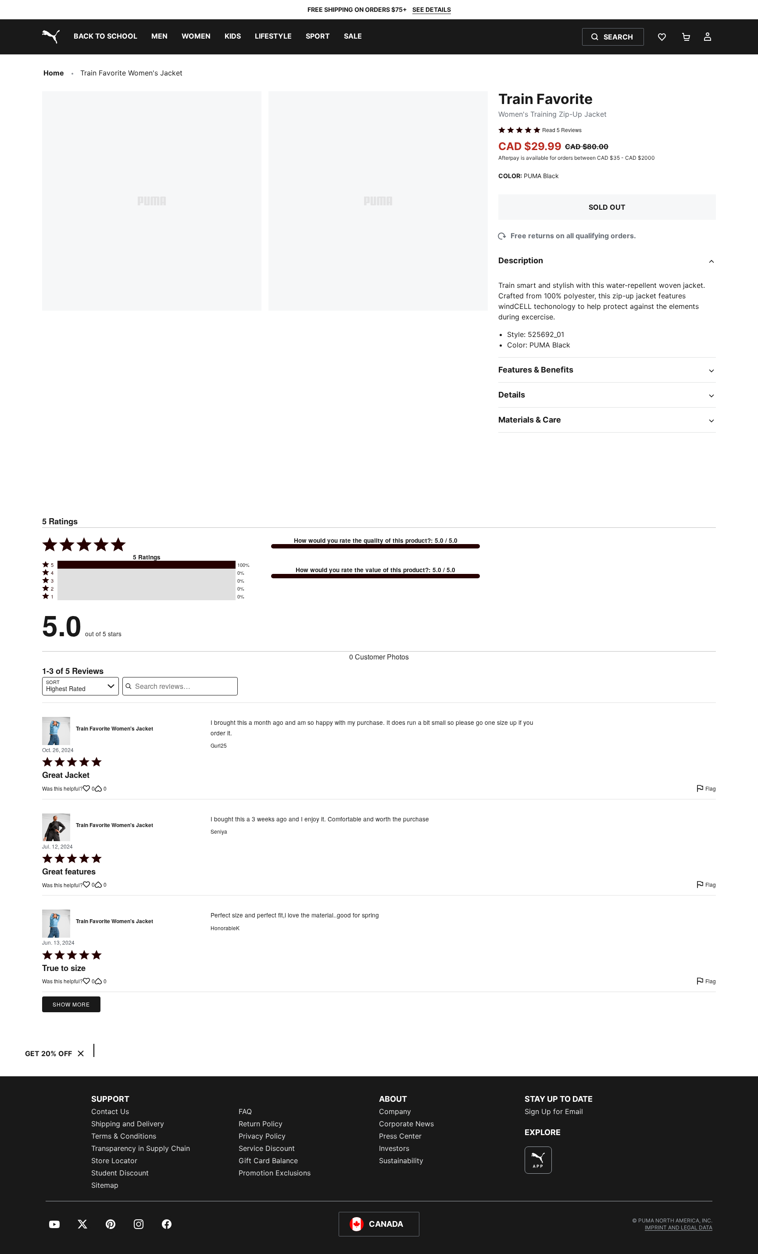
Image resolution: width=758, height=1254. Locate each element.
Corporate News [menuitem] (406, 1123)
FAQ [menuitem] (245, 1111)
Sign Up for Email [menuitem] (554, 1111)
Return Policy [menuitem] (260, 1123)
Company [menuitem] (395, 1111)
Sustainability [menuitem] (401, 1160)
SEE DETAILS (431, 9)
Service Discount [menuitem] (267, 1148)
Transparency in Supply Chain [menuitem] (140, 1148)
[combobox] (80, 686)
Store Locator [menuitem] (114, 1160)
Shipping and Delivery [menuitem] (127, 1123)
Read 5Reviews (562, 129)
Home (53, 72)
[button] (146, 565)
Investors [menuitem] (394, 1148)
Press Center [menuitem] (400, 1136)
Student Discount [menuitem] (120, 1172)
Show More (71, 1004)
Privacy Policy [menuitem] (262, 1136)
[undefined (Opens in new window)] (538, 1160)
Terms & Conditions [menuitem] (123, 1136)
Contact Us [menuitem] (110, 1111)
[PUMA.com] (49, 37)
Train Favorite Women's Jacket (114, 728)
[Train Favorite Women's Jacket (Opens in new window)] (56, 731)
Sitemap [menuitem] (104, 1185)
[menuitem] (105, 37)
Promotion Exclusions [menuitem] (275, 1172)
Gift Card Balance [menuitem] (268, 1160)
